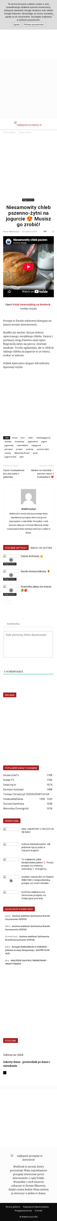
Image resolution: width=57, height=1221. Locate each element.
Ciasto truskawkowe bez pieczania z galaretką (13, 473)
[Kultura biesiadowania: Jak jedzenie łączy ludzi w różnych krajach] (11, 848)
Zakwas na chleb (13, 1054)
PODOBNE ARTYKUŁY (16, 547)
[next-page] (10, 602)
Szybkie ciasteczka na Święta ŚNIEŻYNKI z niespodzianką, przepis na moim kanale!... (38, 880)
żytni (22, 457)
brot (23, 438)
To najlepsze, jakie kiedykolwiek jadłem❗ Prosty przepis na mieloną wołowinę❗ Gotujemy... (38, 864)
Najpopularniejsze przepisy (36, 1206)
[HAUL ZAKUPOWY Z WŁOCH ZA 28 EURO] (11, 832)
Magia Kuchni (25, 132)
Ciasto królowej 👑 (32, 556)
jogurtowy (9, 445)
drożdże (8, 441)
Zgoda (16, 24)
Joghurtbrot (33, 441)
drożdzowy (19, 441)
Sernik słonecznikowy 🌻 (35, 571)
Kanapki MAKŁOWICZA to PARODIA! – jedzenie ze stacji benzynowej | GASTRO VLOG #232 (27, 950)
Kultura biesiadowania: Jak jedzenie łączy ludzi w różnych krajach (36, 847)
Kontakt (38, 1210)
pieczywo (9, 449)
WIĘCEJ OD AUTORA (41, 547)
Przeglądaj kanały (23, 1210)
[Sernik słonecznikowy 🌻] (11, 575)
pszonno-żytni (43, 449)
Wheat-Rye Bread (21, 453)
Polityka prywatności (34, 24)
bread (14, 438)
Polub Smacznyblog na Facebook (32, 304)
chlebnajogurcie (43, 438)
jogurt (44, 441)
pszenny (29, 449)
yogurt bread (10, 457)
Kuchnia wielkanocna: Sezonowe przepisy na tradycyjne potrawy (34, 895)
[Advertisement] (28, 30)
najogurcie (36, 445)
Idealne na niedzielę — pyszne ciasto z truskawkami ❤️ (42, 473)
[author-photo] (28, 504)
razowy (8, 453)
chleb (30, 438)
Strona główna (9, 132)
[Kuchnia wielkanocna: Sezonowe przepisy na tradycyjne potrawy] (11, 896)
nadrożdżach (22, 445)
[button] (5, 125)
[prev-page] (5, 602)
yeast (35, 453)
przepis (19, 449)
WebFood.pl (14, 231)
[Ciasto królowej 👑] (11, 559)
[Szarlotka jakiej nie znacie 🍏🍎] (11, 590)
